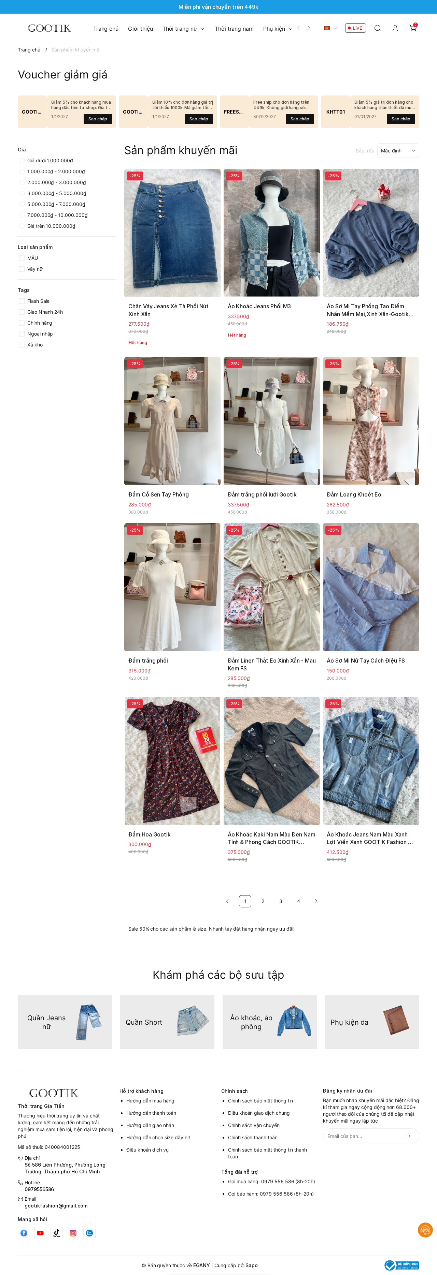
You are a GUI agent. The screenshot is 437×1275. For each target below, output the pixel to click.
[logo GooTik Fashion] (66, 1092)
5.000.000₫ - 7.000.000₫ (56, 204)
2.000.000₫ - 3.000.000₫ (56, 182)
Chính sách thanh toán (253, 1137)
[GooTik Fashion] (47, 27)
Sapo (251, 1265)
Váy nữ (35, 269)
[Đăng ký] (408, 1136)
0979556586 (39, 1189)
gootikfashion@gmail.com (56, 1206)
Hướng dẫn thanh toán (151, 1113)
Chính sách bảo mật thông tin (260, 1100)
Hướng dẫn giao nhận (150, 1125)
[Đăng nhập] (395, 28)
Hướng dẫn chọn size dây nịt (158, 1137)
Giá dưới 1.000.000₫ (50, 160)
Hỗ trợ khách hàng (141, 1091)
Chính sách (234, 1091)
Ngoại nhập (40, 334)
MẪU (32, 258)
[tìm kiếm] (377, 28)
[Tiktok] (57, 1233)
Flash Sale (38, 301)
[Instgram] (73, 1233)
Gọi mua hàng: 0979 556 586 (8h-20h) (271, 1181)
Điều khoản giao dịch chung (259, 1113)
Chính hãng (39, 323)
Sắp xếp (365, 150)
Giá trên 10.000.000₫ (51, 226)
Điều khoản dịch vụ (147, 1150)
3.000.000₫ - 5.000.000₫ (56, 193)
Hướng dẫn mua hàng (150, 1100)
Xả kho (35, 344)
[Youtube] (40, 1233)
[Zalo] (89, 1233)
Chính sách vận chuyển (254, 1125)
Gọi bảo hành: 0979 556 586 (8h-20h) (271, 1194)
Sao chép (97, 118)
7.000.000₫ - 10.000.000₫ (57, 215)
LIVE (357, 28)
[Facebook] (24, 1233)
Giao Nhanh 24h (45, 312)
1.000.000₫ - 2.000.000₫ (56, 171)
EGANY (201, 1265)
